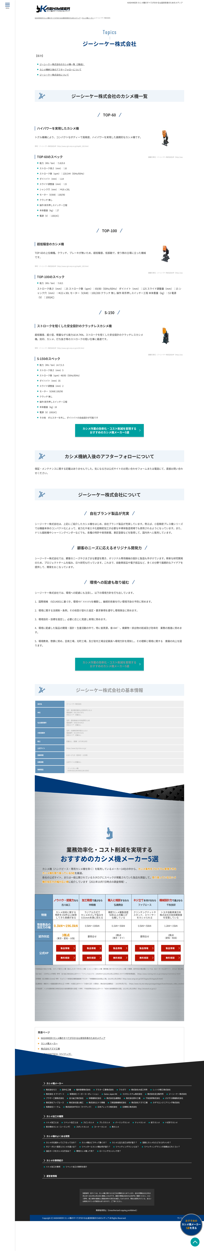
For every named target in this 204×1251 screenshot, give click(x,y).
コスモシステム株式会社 (132, 1094)
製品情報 (65, 948)
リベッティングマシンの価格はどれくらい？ (162, 1146)
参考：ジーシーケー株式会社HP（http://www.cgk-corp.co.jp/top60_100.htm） (62, 146)
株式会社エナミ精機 (97, 1102)
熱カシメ (115, 1126)
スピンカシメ (88, 1122)
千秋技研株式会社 (153, 1098)
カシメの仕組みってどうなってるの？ (61, 1142)
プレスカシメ (104, 1122)
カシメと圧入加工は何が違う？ (124, 1142)
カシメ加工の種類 (54, 1116)
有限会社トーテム (53, 1107)
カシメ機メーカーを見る (191, 1224)
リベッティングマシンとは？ (127, 1146)
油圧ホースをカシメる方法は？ (58, 1151)
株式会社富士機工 (76, 1102)
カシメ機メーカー (49, 1043)
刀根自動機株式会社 (118, 1102)
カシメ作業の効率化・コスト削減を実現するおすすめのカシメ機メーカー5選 (109, 430)
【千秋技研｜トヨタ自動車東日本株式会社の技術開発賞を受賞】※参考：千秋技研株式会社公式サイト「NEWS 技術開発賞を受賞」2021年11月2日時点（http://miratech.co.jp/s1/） (96, 988)
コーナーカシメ (100, 1126)
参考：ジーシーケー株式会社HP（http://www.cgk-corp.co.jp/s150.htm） (60, 348)
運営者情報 (51, 1176)
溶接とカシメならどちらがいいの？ (156, 1142)
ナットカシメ (140, 1122)
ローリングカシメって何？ (110, 1151)
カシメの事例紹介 (54, 1160)
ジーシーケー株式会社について (54, 74)
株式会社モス (51, 1089)
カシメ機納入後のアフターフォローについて (60, 69)
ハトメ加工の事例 (53, 1166)
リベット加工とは (71, 1122)
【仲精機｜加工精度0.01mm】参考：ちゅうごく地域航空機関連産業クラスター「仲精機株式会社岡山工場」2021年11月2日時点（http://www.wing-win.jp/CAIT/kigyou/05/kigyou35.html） (99, 979)
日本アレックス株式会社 (107, 1107)
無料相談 (65, 957)
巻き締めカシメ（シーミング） (58, 1126)
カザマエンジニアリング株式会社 (166, 1102)
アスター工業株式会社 (105, 1089)
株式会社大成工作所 (139, 1089)
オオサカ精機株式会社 (174, 1098)
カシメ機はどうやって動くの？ (94, 1142)
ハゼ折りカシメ (171, 1122)
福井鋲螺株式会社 (83, 1089)
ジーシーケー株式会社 (178, 1094)
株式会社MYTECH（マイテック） (79, 1107)
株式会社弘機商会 (113, 1098)
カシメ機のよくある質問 (57, 1136)
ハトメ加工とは (52, 1122)
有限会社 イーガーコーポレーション (84, 1094)
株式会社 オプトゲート (55, 1094)
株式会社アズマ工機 (139, 1102)
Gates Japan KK (110, 1094)
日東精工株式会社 (129, 1107)
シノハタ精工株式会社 (162, 1089)
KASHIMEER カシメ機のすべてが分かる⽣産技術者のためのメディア (155, 2)
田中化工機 (66, 1089)
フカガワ (122, 1089)
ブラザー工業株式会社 (55, 1098)
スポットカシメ (82, 1126)
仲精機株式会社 (95, 1098)
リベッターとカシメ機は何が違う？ (96, 1146)
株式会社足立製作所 (155, 1094)
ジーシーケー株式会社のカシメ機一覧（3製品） (62, 64)
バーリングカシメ (122, 1122)
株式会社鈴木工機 (133, 1098)
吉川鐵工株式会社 (76, 1098)
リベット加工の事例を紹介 (76, 1166)
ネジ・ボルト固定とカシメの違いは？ (61, 1146)
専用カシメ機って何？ (85, 1151)
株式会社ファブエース (55, 1102)
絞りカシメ (155, 1122)
